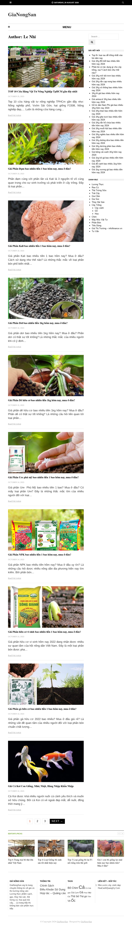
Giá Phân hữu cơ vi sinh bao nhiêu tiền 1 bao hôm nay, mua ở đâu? (44, 632)
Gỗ (96, 211)
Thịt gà (83, 896)
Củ (86, 888)
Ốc (73, 900)
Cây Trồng (96, 205)
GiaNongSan (62, 921)
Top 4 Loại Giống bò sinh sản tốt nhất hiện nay (49, 861)
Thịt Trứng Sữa (99, 190)
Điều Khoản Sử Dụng (53, 889)
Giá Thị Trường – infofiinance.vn (107, 228)
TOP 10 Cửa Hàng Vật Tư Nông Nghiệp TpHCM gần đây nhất (42, 91)
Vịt (69, 901)
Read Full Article (14, 115)
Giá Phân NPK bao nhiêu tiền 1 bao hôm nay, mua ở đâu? (39, 554)
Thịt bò (75, 896)
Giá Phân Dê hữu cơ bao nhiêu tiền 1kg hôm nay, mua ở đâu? (41, 400)
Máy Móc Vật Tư (100, 219)
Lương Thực (98, 184)
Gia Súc (95, 199)
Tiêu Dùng (96, 225)
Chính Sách (47, 885)
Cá (82, 887)
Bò (69, 887)
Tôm (89, 896)
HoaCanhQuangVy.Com (109, 888)
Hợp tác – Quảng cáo (53, 893)
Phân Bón (96, 222)
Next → (57, 821)
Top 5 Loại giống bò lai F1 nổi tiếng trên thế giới (80, 861)
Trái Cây (96, 193)
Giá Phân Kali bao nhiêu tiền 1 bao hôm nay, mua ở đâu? (39, 246)
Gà (81, 892)
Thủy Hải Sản (98, 202)
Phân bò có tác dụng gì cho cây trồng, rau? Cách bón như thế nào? (107, 70)
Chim (94, 217)
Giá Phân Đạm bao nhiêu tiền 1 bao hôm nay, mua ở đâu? (39, 168)
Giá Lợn (75, 892)
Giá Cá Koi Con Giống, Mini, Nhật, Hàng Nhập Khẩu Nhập (41, 786)
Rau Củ (95, 187)
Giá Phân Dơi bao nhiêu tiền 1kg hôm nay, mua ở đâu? (38, 323)
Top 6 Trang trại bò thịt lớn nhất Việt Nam (20, 861)
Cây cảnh (99, 208)
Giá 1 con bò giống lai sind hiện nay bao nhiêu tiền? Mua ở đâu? (109, 862)
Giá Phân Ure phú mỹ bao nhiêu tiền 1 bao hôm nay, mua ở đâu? (43, 477)
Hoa (97, 214)
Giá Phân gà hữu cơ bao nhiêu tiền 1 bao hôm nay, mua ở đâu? (42, 709)
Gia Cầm (96, 196)
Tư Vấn (95, 231)
